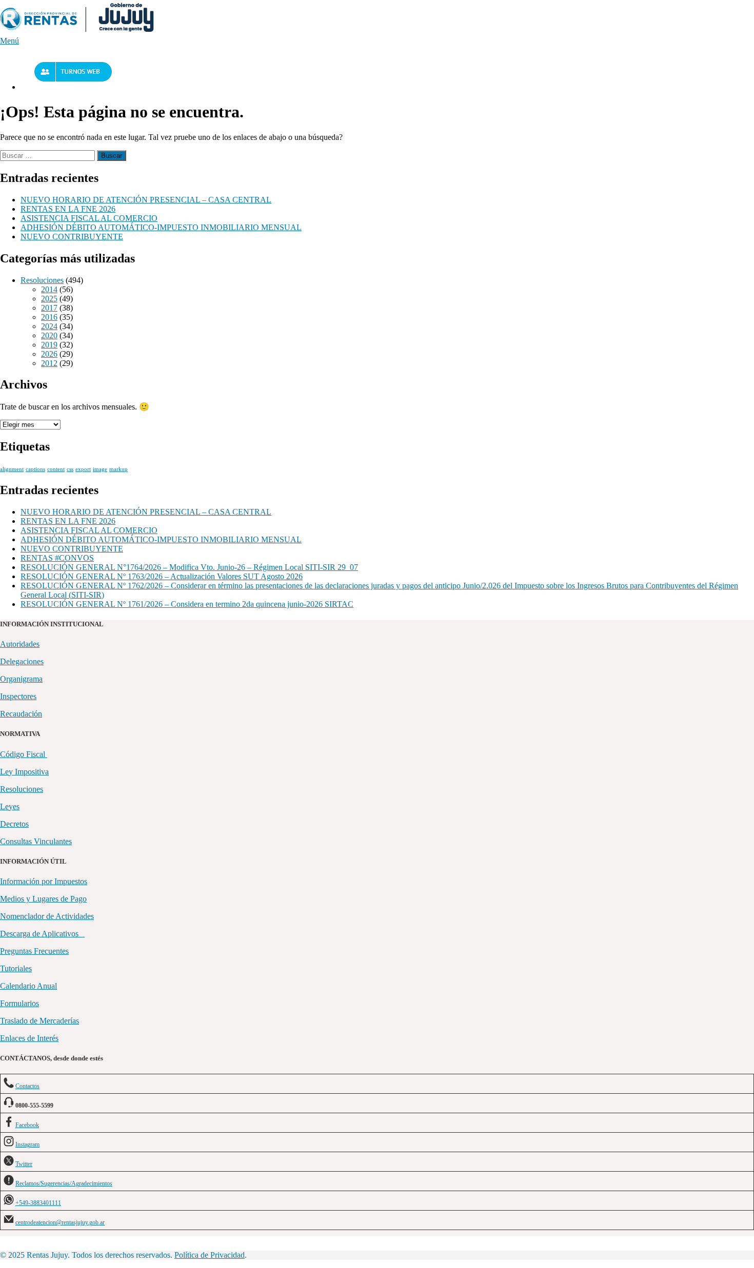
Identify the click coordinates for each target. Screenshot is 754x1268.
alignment (12, 469)
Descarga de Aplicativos (42, 933)
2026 (49, 354)
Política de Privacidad (209, 1255)
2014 (49, 289)
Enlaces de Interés (29, 1038)
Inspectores (18, 696)
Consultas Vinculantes (36, 841)
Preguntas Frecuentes (34, 951)
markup (118, 469)
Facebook (27, 1125)
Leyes (9, 806)
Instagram (27, 1144)
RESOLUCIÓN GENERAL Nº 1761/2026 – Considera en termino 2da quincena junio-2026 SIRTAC (187, 604)
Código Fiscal (23, 754)
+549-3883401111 (38, 1202)
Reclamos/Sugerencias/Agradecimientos (63, 1183)
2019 (49, 344)
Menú (9, 40)
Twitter (23, 1164)
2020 (49, 335)
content (56, 469)
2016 (49, 317)
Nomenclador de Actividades (47, 916)
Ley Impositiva (24, 771)
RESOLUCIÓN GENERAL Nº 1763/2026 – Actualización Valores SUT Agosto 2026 (162, 576)
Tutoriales (16, 968)
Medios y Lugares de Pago (43, 898)
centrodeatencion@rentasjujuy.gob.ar (60, 1222)
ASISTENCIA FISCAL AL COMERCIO (89, 218)
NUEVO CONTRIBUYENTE (72, 236)
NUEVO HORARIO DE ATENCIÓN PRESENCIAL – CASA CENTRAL (146, 199)
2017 (49, 307)
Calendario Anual (28, 985)
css (70, 469)
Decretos (14, 824)
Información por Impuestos (43, 881)
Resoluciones (42, 280)
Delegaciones (22, 661)
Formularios (19, 1003)
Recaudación (21, 713)
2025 (49, 298)
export (83, 469)
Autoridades (19, 644)
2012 (49, 363)
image (100, 469)
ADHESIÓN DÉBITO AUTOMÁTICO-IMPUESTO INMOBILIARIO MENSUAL (161, 227)
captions (35, 469)
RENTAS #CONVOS (57, 558)
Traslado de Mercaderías (39, 1020)
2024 (49, 326)
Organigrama (21, 678)
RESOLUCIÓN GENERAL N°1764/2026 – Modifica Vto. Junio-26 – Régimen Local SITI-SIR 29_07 (189, 567)
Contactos (27, 1086)
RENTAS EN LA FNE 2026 (68, 208)
